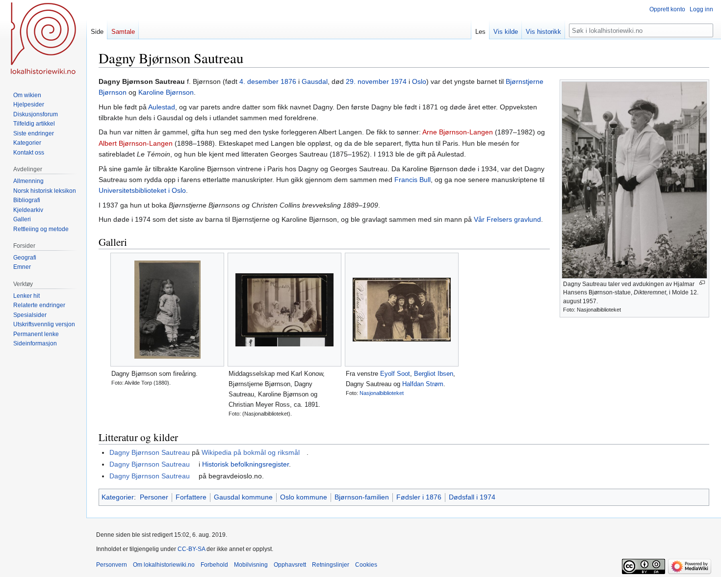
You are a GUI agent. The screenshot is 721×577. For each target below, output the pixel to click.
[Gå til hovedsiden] (43, 39)
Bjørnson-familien (362, 497)
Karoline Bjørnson (166, 92)
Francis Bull (412, 180)
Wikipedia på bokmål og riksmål (251, 452)
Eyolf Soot (395, 373)
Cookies (366, 564)
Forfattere (191, 497)
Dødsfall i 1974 (472, 497)
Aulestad (161, 107)
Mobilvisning (251, 564)
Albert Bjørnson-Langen (136, 143)
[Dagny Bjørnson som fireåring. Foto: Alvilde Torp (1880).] (167, 310)
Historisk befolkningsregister (245, 464)
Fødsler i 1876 (418, 497)
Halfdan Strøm (422, 384)
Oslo (419, 81)
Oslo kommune (303, 497)
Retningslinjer (330, 564)
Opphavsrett (290, 564)
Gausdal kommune (243, 497)
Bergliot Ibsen (433, 373)
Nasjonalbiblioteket (382, 393)
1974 (399, 81)
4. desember (259, 81)
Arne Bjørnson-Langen (457, 132)
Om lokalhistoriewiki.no (164, 564)
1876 (288, 81)
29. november (367, 81)
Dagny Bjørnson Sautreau (149, 452)
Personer (154, 497)
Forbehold (214, 564)
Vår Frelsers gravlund (507, 219)
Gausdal (315, 81)
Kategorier (118, 497)
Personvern (111, 564)
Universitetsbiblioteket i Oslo (142, 190)
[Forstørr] (702, 283)
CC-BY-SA (191, 549)
